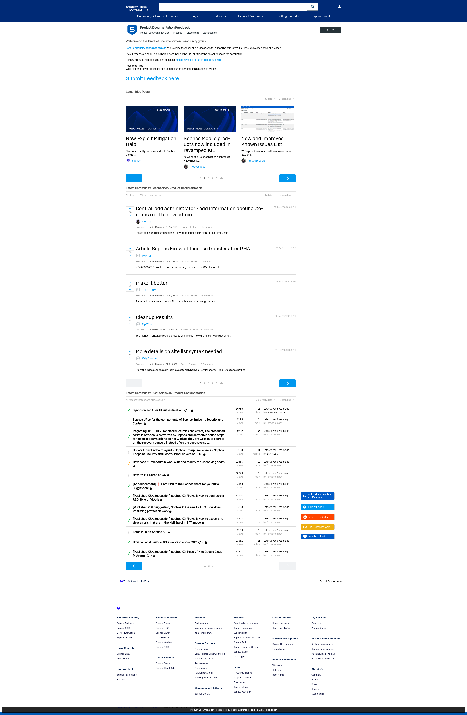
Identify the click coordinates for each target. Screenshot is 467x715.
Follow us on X (316, 507)
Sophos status (241, 652)
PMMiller (146, 255)
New (333, 29)
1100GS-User (149, 290)
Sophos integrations (127, 675)
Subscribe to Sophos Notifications (319, 496)
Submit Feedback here (152, 78)
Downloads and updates (246, 623)
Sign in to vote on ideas (130, 208)
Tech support (240, 656)
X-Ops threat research (244, 677)
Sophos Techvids (242, 642)
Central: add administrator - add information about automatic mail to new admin (199, 211)
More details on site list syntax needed (179, 351)
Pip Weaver (148, 324)
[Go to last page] (221, 178)
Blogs (194, 16)
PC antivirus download (322, 658)
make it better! (152, 283)
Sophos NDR (162, 647)
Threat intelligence (243, 673)
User (339, 6)
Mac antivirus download (323, 654)
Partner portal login (204, 673)
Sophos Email (124, 654)
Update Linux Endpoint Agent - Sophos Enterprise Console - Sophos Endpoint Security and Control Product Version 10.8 (178, 452)
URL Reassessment (319, 527)
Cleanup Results (154, 317)
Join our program (203, 633)
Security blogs (241, 687)
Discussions (193, 32)
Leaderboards (209, 32)
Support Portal (320, 16)
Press (314, 684)
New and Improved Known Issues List (262, 141)
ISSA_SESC (272, 453)
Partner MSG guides (205, 658)
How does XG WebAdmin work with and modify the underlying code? (179, 462)
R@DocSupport (198, 166)
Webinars (277, 665)
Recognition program (282, 644)
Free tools (122, 679)
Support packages (243, 628)
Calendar (277, 670)
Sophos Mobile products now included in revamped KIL (207, 144)
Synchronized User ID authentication (158, 410)
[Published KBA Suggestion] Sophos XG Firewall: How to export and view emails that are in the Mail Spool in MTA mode (178, 520)
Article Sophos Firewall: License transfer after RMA (193, 248)
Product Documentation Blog (154, 32)
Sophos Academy (242, 692)
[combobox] (233, 7)
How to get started (281, 623)
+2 (189, 410)
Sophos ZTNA (162, 628)
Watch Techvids (317, 536)
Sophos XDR (123, 628)
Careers (315, 689)
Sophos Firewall (164, 623)
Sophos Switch (163, 633)
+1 (203, 542)
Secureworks (317, 694)
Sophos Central (163, 663)
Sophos (136, 160)
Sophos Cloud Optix (165, 668)
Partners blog (201, 649)
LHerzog (147, 221)
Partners (218, 16)
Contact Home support (322, 649)
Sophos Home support (322, 644)
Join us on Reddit (319, 517)
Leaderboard (278, 649)
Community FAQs (281, 628)
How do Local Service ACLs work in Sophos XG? (165, 542)
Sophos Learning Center (246, 647)
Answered (128, 410)
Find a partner (202, 623)
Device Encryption (126, 633)
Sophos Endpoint (125, 623)
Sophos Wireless (164, 642)
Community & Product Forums (156, 16)
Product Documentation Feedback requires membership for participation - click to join (233, 709)
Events (314, 679)
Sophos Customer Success (247, 637)
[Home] (142, 8)
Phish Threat (123, 658)
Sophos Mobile (124, 637)
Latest (276, 408)
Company (316, 675)
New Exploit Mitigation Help (151, 141)
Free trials (316, 623)
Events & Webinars (250, 16)
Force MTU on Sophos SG (150, 532)
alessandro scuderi (275, 412)
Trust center (239, 682)
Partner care (201, 668)
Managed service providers (208, 628)
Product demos (318, 628)
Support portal (241, 633)
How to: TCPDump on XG (149, 475)
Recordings (278, 675)
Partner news (201, 663)
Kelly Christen (149, 358)
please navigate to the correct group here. (199, 59)
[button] (312, 7)
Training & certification (206, 677)
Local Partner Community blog (210, 654)
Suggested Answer (128, 463)
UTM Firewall (162, 637)
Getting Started (287, 16)
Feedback (178, 32)
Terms (135, 707)
